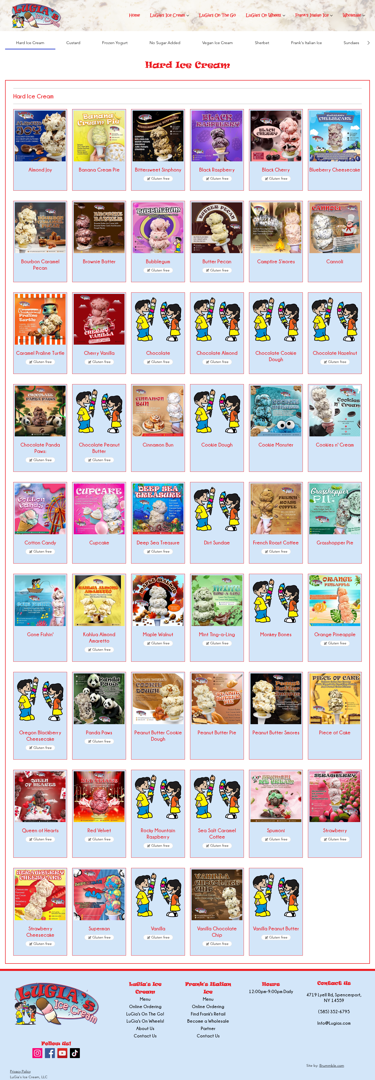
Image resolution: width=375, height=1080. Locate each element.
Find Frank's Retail (208, 1013)
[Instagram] (37, 1053)
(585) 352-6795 (334, 1011)
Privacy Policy (20, 1071)
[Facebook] (50, 1053)
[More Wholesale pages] (363, 15)
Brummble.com (331, 1065)
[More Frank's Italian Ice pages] (331, 15)
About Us (145, 1028)
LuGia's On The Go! (145, 1013)
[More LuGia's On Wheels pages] (284, 15)
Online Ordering (145, 1006)
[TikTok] (75, 1053)
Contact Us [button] (145, 1035)
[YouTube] (62, 1053)
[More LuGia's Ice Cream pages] (187, 15)
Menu (145, 999)
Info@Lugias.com (334, 1023)
